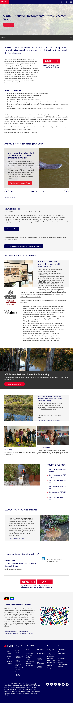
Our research (40, 649)
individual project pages (48, 409)
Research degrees (39, 659)
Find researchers (40, 662)
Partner (49, 646)
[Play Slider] (12, 191)
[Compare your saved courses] (62, 2)
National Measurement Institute (30, 297)
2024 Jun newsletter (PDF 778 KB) (57, 476)
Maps (8, 658)
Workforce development (51, 650)
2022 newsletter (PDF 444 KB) (57, 487)
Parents (17, 672)
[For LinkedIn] (59, 684)
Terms (27, 684)
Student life (29, 653)
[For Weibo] (67, 684)
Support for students (29, 656)
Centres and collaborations (41, 652)
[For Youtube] (63, 684)
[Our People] (20, 436)
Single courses (17, 660)
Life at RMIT (30, 646)
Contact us (8, 25)
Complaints (28, 685)
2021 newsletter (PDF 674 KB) (57, 493)
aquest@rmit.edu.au (16, 132)
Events (9, 653)
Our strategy (61, 649)
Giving (49, 668)
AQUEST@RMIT (52, 561)
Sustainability (62, 658)
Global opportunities (30, 660)
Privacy (33, 684)
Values (60, 656)
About (60, 646)
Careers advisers (17, 674)
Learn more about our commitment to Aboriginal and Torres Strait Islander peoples (18, 632)
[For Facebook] (47, 684)
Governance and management (63, 652)
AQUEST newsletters (56, 465)
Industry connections (29, 664)
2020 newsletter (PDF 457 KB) (57, 499)
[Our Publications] (53, 435)
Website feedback (18, 685)
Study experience (29, 650)
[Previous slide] (6, 191)
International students (19, 668)
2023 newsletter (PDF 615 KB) (57, 482)
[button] (66, 2)
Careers (9, 661)
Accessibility (8, 685)
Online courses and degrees (19, 656)
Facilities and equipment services (51, 664)
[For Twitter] (51, 684)
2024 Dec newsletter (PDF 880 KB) (57, 470)
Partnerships (40, 656)
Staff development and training (51, 655)
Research (40, 646)
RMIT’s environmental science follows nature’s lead (24, 246)
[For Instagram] (55, 684)
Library (9, 656)
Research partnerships (51, 659)
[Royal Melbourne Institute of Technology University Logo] (4, 2)
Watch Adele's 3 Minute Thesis (20, 183)
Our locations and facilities (63, 665)
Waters (57, 310)
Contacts (9, 663)
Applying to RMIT (18, 664)
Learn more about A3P (14, 384)
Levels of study (18, 651)
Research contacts (39, 666)
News (8, 651)
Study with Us (18, 646)
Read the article (12, 229)
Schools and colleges (61, 661)
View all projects (9, 197)
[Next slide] (66, 191)
